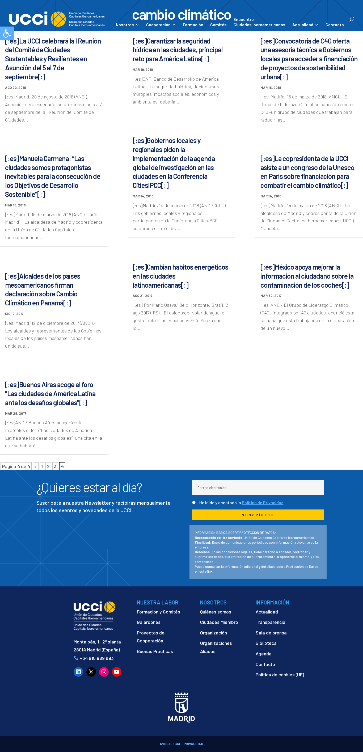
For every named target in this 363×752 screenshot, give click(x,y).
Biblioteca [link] (266, 643)
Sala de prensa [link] (271, 633)
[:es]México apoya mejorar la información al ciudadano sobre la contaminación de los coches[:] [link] (306, 276)
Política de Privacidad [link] (263, 502)
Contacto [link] (335, 25)
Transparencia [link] (270, 622)
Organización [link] (213, 633)
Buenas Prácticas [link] (155, 651)
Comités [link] (218, 25)
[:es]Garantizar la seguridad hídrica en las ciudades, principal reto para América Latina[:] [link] (178, 50)
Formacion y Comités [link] (158, 612)
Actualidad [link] (302, 25)
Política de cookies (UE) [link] (280, 674)
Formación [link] (193, 25)
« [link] (35, 466)
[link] (7, 33)
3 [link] (55, 466)
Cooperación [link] (158, 25)
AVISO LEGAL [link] (170, 744)
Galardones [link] (149, 622)
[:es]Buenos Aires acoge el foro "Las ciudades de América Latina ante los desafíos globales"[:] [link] (50, 393)
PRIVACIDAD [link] (193, 744)
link (210, 571)
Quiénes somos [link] (215, 612)
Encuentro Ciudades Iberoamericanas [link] (259, 22)
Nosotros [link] (125, 25)
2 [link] (48, 466)
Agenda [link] (264, 653)
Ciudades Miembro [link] (219, 622)
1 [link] (42, 466)
